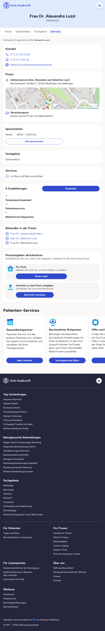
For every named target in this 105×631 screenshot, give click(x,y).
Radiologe (8, 485)
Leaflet (81, 108)
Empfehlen (71, 188)
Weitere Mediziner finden (16, 428)
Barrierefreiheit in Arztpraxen (17, 537)
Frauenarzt (8, 502)
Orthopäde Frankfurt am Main (18, 424)
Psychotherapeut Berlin (15, 412)
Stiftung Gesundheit (63, 568)
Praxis (8, 31)
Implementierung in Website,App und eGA (17, 573)
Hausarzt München (12, 399)
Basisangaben (60, 541)
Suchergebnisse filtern (67, 360)
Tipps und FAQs (11, 533)
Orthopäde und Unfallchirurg (17, 506)
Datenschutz (9, 598)
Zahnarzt (7, 493)
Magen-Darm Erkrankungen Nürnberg (22, 442)
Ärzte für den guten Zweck (66, 554)
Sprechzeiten (23, 31)
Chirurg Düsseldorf (12, 420)
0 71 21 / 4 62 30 (19, 59)
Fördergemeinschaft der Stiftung (69, 572)
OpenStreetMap (93, 108)
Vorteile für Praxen (62, 533)
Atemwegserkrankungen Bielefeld (20, 463)
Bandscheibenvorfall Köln (16, 455)
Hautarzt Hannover (12, 416)
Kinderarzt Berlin (11, 407)
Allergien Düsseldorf (13, 459)
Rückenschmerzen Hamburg (17, 467)
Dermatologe (9, 510)
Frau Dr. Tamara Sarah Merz (26, 233)
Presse (56, 576)
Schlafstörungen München (16, 450)
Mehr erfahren (24, 360)
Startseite (8, 40)
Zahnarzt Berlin (10, 403)
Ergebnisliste (21, 40)
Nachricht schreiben (35, 294)
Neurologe (8, 489)
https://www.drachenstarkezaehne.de (31, 64)
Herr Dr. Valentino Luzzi (23, 238)
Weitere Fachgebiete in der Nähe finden (23, 514)
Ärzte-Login (41, 276)
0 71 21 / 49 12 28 (20, 54)
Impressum (8, 594)
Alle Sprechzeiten (34, 141)
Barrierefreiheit (10, 606)
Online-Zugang (61, 545)
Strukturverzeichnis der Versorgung (21, 568)
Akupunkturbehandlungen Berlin (19, 446)
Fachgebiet (40, 31)
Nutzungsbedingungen (14, 602)
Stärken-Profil (60, 549)
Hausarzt (7, 498)
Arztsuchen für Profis (13, 579)
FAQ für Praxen (60, 537)
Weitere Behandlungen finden (18, 471)
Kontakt (57, 580)
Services (55, 31)
